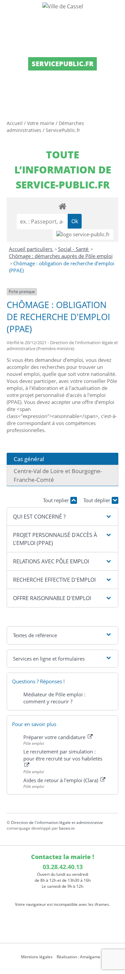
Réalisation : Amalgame (79, 957)
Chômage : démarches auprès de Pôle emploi (61, 256)
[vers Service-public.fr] (83, 234)
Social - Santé (74, 249)
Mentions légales (37, 957)
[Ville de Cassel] (62, 6)
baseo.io (67, 828)
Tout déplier (97, 500)
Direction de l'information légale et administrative (57, 822)
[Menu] (9, 11)
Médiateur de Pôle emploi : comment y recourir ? (54, 698)
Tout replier (56, 500)
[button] (62, 517)
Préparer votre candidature (55, 737)
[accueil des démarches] (62, 206)
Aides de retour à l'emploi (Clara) (61, 780)
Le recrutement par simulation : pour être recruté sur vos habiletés (62, 755)
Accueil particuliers (31, 249)
